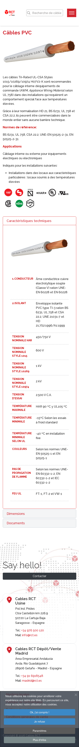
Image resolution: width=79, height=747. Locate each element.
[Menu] (71, 12)
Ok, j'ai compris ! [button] (39, 712)
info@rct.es (29, 635)
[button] (39, 220)
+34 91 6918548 (32, 676)
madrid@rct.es (32, 680)
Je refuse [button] (39, 721)
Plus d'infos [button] (39, 740)
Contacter (39, 576)
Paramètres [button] (39, 730)
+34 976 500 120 (32, 630)
